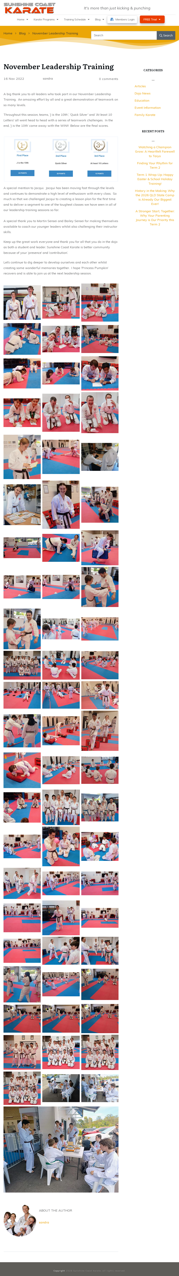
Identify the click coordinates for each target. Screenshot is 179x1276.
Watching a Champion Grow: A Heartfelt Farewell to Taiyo (155, 151)
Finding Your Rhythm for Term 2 (155, 165)
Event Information (148, 108)
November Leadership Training (58, 66)
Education (142, 100)
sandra (44, 1222)
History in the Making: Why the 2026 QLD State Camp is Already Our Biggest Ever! (155, 197)
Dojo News (143, 93)
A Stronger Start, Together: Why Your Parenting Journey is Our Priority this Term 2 (154, 217)
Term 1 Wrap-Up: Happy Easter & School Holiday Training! (155, 179)
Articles (140, 86)
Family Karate (145, 115)
